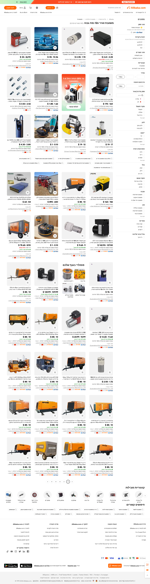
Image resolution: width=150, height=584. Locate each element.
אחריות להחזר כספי (111, 532)
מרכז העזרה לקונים (52, 528)
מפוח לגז (67, 514)
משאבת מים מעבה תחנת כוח (45, 509)
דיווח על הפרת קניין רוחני (51, 544)
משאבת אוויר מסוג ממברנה (102, 163)
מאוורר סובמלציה (40, 514)
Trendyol (96, 575)
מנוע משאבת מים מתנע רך (82, 158)
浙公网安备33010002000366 (108, 581)
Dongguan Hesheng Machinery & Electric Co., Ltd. (46, 149)
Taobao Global (83, 575)
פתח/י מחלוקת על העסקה (50, 536)
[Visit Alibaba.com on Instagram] (15, 551)
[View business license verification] (93, 581)
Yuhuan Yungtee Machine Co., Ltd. (75, 151)
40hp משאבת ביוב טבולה (30, 163)
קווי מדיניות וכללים (111, 547)
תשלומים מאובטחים (110, 528)
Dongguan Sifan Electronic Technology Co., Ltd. (46, 108)
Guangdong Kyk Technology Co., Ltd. (74, 64)
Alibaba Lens (135, 565)
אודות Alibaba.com (140, 524)
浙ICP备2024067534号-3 (127, 581)
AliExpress (46, 575)
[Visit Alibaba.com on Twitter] (20, 551)
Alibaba (111, 19)
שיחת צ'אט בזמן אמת (51, 532)
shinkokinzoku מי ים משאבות (102, 167)
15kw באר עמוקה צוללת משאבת (52, 163)
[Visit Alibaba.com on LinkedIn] (24, 551)
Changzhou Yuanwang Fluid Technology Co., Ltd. (101, 151)
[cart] (30, 8)
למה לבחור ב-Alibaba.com (138, 528)
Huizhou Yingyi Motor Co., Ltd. (21, 108)
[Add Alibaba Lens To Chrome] (115, 566)
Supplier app (72, 565)
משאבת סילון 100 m (63, 158)
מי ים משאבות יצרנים (90, 509)
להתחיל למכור (25, 532)
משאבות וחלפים (90, 19)
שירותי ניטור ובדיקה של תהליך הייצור (106, 544)
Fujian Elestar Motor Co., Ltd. (49, 61)
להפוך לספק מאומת (23, 540)
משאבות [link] (79, 19)
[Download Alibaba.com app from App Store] (26, 566)
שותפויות (26, 544)
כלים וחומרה (102, 19)
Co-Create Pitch (141, 532)
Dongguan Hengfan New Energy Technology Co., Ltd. (19, 209)
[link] (147, 564)
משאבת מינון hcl (119, 514)
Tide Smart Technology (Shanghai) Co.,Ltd (19, 65)
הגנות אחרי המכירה (111, 540)
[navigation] (130, 250)
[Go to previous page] (72, 482)
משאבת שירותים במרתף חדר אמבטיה (78, 163)
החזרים (56, 540)
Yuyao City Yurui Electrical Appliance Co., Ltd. (101, 108)
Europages (104, 575)
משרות (144, 540)
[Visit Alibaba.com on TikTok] (7, 551)
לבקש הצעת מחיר (82, 532)
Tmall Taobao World (65, 575)
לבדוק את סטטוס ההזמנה (21, 536)
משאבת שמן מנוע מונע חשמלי (43, 158)
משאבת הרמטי (123, 509)
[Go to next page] (47, 482)
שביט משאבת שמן (26, 509)
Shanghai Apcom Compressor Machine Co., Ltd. (74, 208)
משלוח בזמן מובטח (111, 536)
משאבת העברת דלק (135, 514)
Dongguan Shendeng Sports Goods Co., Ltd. (19, 150)
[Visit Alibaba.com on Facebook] (28, 551)
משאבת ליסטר (137, 509)
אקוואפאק (12, 509)
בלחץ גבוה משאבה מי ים (103, 158)
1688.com (54, 575)
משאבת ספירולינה (107, 509)
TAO (91, 575)
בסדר (120, 77)
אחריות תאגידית (141, 536)
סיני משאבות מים (24, 158)
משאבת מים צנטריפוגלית (101, 514)
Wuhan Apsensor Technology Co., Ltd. (101, 206)
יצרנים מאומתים (83, 528)
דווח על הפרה (54, 547)
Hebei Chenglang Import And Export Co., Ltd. (46, 206)
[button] (57, 8)
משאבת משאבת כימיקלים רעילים (68, 509)
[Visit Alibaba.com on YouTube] (11, 551)
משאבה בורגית (55, 514)
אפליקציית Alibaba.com (42, 565)
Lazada (75, 575)
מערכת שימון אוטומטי (82, 514)
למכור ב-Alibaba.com (22, 528)
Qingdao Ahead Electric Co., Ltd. (103, 67)
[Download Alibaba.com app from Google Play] (11, 566)
